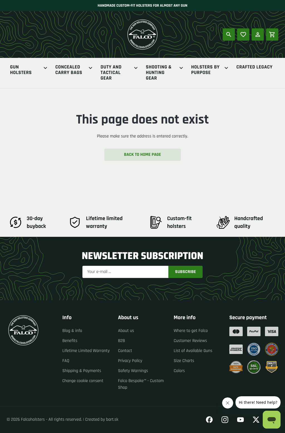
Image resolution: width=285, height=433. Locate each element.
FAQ (65, 361)
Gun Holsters (21, 70)
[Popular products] (243, 34)
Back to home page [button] (142, 155)
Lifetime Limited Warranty (86, 351)
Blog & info (72, 331)
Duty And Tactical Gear (110, 73)
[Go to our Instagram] (225, 419)
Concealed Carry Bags (68, 70)
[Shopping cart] (272, 34)
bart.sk (112, 419)
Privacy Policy (130, 361)
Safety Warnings (133, 371)
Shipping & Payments (81, 371)
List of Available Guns (193, 351)
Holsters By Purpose (205, 70)
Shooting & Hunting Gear (159, 73)
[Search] (229, 34)
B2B (121, 341)
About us (126, 331)
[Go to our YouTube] (240, 419)
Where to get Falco (191, 331)
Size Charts (184, 361)
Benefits (69, 341)
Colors (179, 371)
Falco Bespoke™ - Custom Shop (141, 384)
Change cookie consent (83, 381)
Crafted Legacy (254, 67)
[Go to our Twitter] (256, 419)
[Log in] (258, 34)
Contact (125, 351)
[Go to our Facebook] (209, 419)
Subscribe (185, 272)
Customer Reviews (190, 341)
